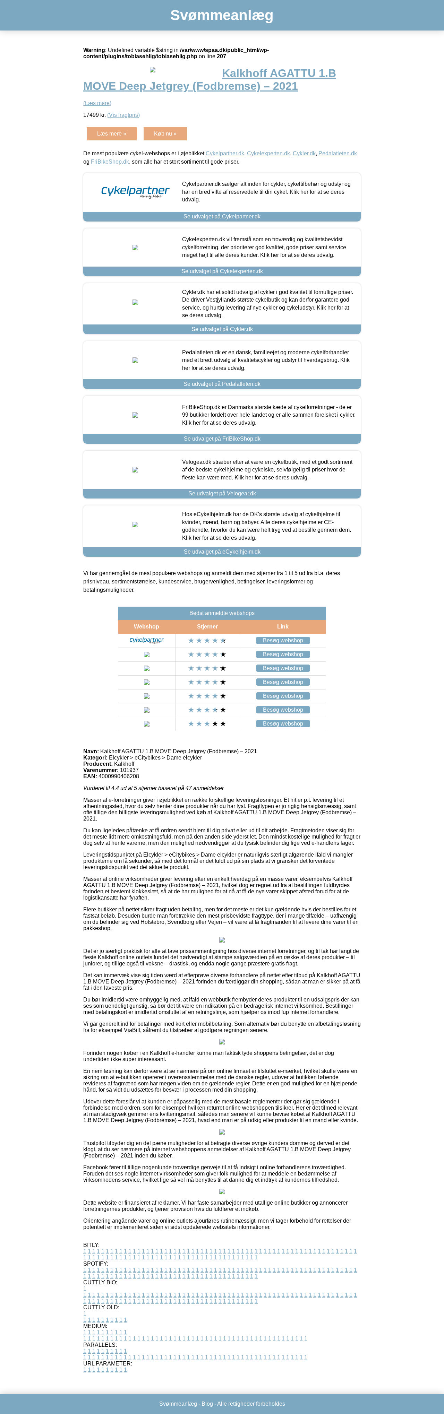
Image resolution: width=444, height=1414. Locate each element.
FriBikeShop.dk (110, 162)
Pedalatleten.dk (337, 153)
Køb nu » (165, 134)
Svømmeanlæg (222, 15)
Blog (207, 1404)
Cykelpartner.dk (225, 153)
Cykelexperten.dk (268, 153)
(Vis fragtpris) (123, 115)
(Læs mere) (97, 103)
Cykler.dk (304, 153)
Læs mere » (111, 134)
